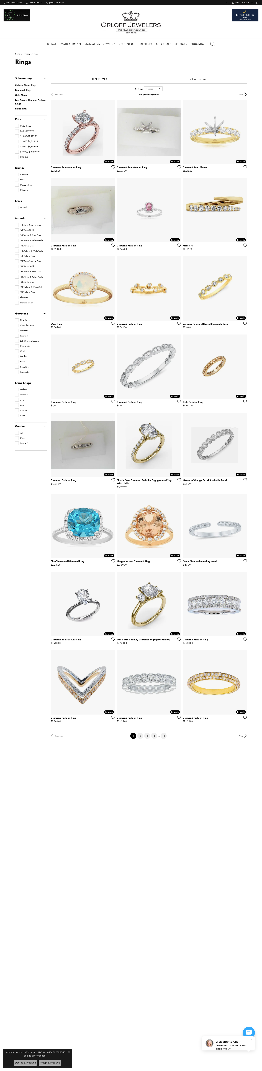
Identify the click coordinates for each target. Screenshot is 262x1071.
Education (199, 44)
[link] (13, 2)
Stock (18, 200)
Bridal (51, 44)
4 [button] (154, 735)
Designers (126, 44)
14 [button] (163, 735)
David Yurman (70, 44)
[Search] (213, 44)
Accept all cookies (50, 1062)
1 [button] (134, 735)
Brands (19, 167)
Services (181, 44)
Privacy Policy (44, 1051)
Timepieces (145, 44)
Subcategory (23, 78)
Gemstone (21, 313)
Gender (20, 426)
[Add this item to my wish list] (112, 167)
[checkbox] (23, 126)
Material (20, 218)
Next (241, 94)
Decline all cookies (25, 1062)
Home (17, 54)
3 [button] (147, 735)
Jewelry (109, 44)
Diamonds (92, 44)
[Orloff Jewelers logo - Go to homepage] (131, 22)
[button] (227, 2)
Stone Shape (23, 382)
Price (18, 119)
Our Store (163, 44)
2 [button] (140, 735)
